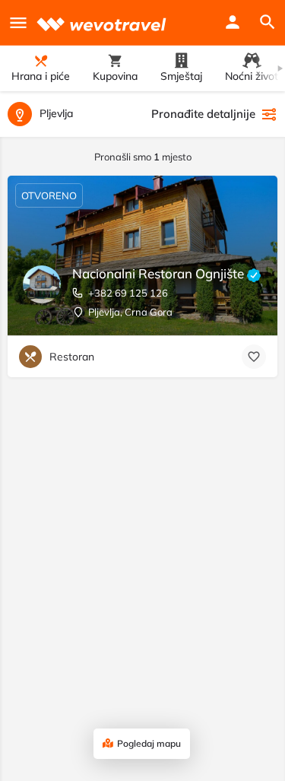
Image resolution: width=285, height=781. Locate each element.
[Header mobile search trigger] (267, 22)
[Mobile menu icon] (18, 22)
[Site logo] (103, 22)
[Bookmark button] (254, 356)
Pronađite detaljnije (203, 113)
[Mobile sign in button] (232, 22)
